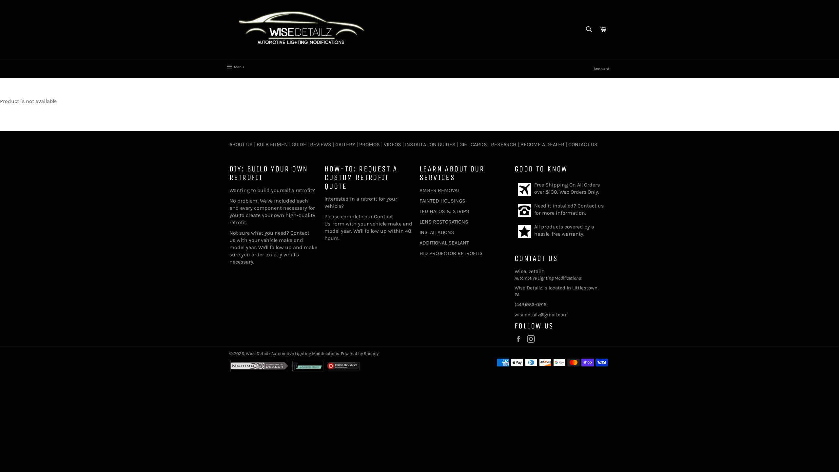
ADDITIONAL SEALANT (444, 243)
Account (602, 68)
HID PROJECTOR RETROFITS (451, 253)
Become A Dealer (542, 144)
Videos (392, 144)
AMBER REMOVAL (440, 190)
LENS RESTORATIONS (444, 222)
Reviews (320, 144)
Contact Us (582, 144)
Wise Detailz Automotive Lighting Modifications (292, 353)
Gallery (345, 144)
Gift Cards (473, 144)
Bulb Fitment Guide (281, 144)
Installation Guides (430, 144)
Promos (369, 144)
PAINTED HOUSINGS (442, 201)
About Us (241, 144)
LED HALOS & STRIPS (444, 211)
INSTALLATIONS (437, 232)
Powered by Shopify (360, 353)
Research (504, 144)
